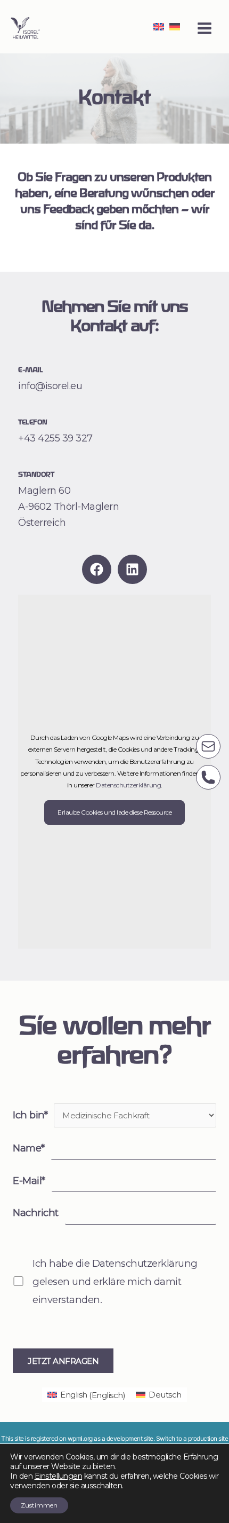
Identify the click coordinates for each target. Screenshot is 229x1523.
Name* (29, 1148)
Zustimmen (39, 1505)
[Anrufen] (208, 777)
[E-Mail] (208, 746)
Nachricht (36, 1212)
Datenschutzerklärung (128, 785)
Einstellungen (59, 1476)
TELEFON (32, 422)
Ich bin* (30, 1115)
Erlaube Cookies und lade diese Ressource (114, 812)
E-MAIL (30, 370)
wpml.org (80, 1438)
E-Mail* (29, 1180)
